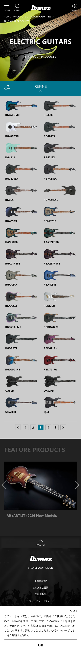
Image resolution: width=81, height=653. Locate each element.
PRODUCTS (19, 16)
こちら (45, 630)
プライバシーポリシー (40, 600)
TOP (6, 16)
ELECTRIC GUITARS (41, 16)
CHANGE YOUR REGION (40, 567)
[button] (7, 7)
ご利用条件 (40, 594)
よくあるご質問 (40, 587)
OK (40, 645)
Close (73, 610)
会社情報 (39, 581)
